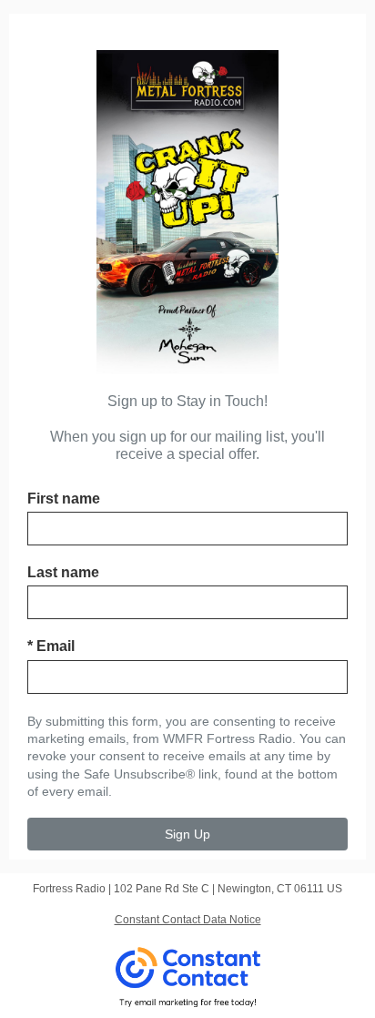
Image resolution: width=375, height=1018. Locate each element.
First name (63, 498)
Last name (63, 572)
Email (51, 646)
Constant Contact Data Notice (188, 919)
